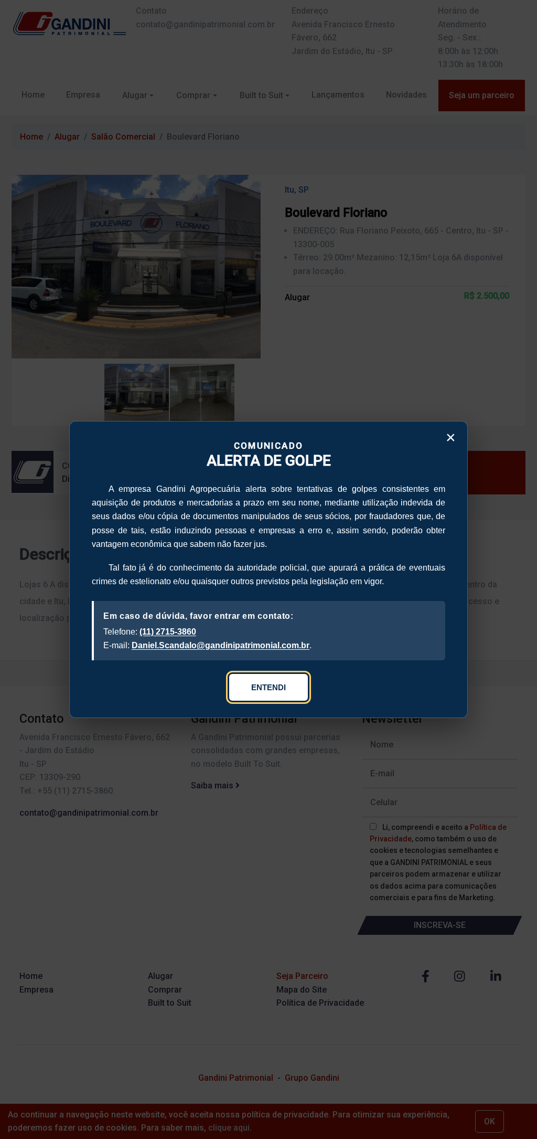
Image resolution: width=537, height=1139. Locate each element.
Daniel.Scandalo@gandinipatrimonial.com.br (220, 645)
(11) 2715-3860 (167, 631)
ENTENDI (268, 687)
